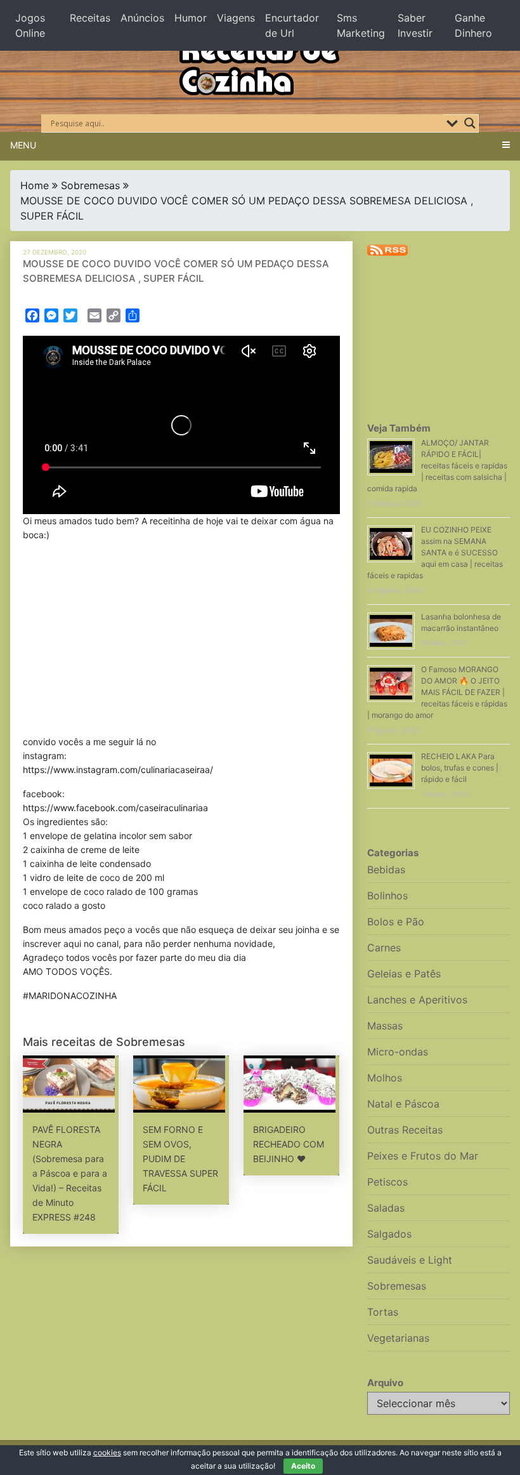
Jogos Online (30, 25)
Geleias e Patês (404, 973)
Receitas (90, 17)
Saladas (386, 1207)
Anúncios (142, 17)
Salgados (389, 1233)
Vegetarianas (398, 1338)
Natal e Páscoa (403, 1103)
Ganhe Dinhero (473, 25)
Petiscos (387, 1181)
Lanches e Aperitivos (417, 999)
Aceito (303, 1466)
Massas (385, 1025)
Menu (23, 145)
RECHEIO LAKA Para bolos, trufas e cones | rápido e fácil (459, 767)
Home (34, 185)
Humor (190, 17)
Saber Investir (415, 25)
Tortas (382, 1312)
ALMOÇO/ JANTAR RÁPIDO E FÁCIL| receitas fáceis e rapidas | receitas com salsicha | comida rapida (437, 465)
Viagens (236, 17)
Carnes (384, 947)
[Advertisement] (181, 641)
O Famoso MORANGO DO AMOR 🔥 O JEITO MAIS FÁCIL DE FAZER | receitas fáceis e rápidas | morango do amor (437, 692)
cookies (107, 1452)
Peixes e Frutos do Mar (422, 1155)
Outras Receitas (405, 1129)
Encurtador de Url (292, 25)
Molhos (384, 1077)
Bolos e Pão (395, 921)
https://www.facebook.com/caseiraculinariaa (115, 807)
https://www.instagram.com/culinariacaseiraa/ (118, 769)
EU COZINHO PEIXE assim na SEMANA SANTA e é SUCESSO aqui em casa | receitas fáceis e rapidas (435, 552)
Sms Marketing (361, 25)
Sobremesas (90, 185)
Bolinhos (387, 895)
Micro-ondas (397, 1051)
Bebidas (386, 869)
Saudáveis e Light (409, 1259)
